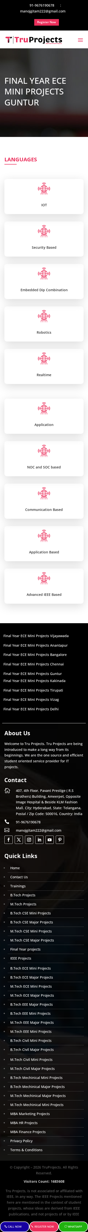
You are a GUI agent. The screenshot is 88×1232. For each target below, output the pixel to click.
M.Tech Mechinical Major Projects (38, 1095)
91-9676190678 (28, 822)
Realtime (44, 375)
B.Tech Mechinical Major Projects (37, 1086)
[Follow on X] (19, 840)
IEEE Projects (20, 958)
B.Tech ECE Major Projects (31, 977)
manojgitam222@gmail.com (38, 830)
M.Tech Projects (23, 904)
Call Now (15, 1226)
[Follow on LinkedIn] (39, 840)
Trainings (18, 886)
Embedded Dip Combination (44, 290)
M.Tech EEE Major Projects (32, 1022)
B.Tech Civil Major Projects (32, 1049)
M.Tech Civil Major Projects (32, 1068)
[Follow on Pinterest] (60, 840)
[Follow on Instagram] (29, 840)
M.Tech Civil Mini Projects (31, 1059)
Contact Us (19, 877)
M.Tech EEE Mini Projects (31, 1031)
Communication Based (44, 509)
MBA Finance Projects (28, 1131)
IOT (44, 205)
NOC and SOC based (44, 467)
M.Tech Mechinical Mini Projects (37, 1104)
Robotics (44, 332)
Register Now (44, 1226)
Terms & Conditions (26, 1150)
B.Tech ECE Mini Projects (30, 968)
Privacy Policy (21, 1141)
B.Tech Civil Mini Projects (31, 1040)
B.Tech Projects (22, 895)
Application (44, 424)
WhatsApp (75, 1226)
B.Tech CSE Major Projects (31, 922)
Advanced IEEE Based (44, 594)
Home (15, 868)
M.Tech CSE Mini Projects (31, 931)
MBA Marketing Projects (30, 1113)
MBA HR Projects (24, 1122)
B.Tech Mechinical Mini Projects (36, 1077)
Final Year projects (25, 949)
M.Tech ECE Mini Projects (31, 986)
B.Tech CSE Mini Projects (30, 913)
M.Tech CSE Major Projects (32, 940)
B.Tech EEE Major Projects (31, 1004)
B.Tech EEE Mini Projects (30, 1013)
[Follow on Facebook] (8, 840)
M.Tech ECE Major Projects (32, 995)
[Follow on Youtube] (49, 840)
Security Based (44, 247)
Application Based (44, 552)
